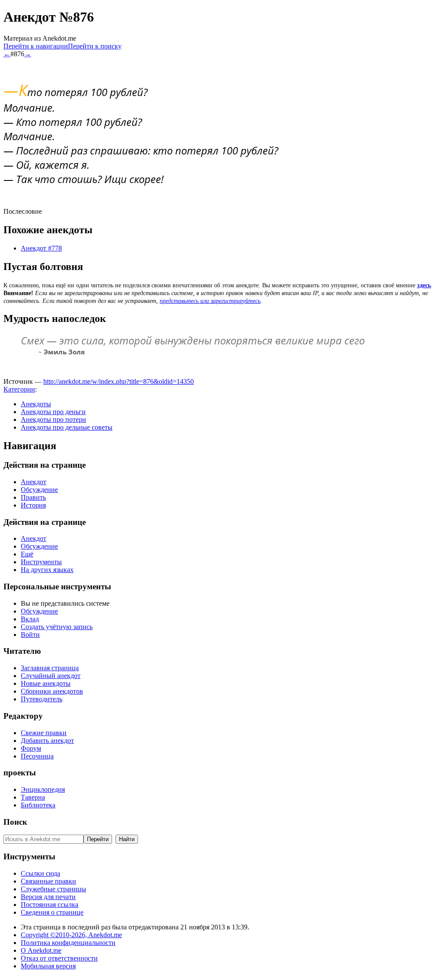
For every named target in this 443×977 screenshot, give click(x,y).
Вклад (30, 619)
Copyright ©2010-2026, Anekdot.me (71, 934)
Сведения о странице (52, 912)
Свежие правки (44, 732)
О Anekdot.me (41, 950)
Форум (31, 748)
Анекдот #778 (41, 248)
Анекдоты (36, 404)
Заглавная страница (50, 668)
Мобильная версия (48, 966)
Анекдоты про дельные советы (66, 427)
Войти (30, 634)
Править (33, 497)
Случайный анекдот (50, 675)
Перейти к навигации (35, 46)
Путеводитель (41, 699)
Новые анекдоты (46, 683)
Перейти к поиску (95, 46)
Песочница (37, 756)
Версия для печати (48, 896)
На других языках (47, 569)
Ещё (27, 554)
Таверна (33, 797)
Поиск (15, 821)
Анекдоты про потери (53, 419)
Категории (19, 389)
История (33, 505)
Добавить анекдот (47, 740)
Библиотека (38, 805)
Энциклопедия (43, 789)
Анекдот (33, 481)
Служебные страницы (53, 889)
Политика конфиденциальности (68, 942)
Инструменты (41, 562)
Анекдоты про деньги (53, 411)
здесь (424, 285)
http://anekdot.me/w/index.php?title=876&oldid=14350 (118, 381)
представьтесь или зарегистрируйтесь (210, 301)
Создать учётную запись (57, 626)
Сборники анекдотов (52, 691)
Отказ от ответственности (59, 958)
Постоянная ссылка (49, 904)
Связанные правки (48, 881)
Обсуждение (39, 489)
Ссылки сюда (40, 873)
